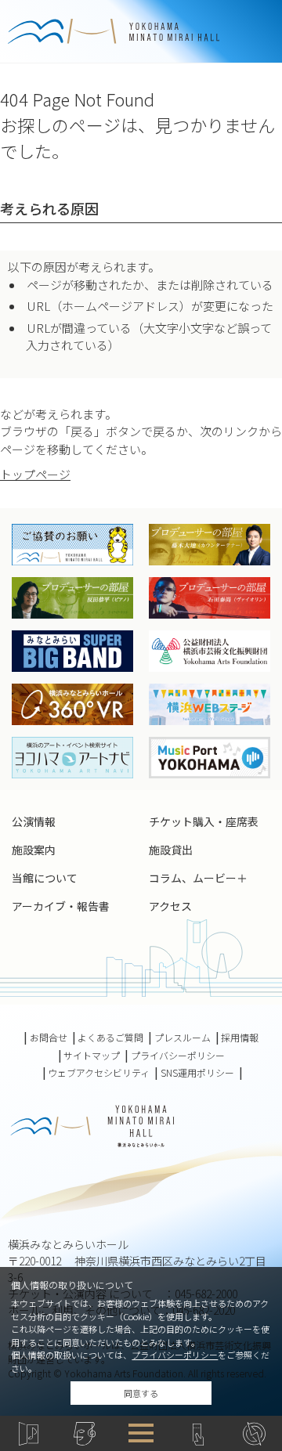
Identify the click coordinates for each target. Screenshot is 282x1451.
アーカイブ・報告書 (61, 906)
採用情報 (239, 1037)
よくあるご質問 (110, 1037)
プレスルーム (182, 1037)
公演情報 (34, 821)
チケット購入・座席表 (203, 821)
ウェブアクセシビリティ (99, 1072)
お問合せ (48, 1037)
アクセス (170, 906)
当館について (45, 878)
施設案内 (34, 849)
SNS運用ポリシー (197, 1072)
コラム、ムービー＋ (198, 878)
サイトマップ (91, 1055)
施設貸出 (171, 849)
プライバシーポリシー (175, 1354)
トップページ (35, 474)
